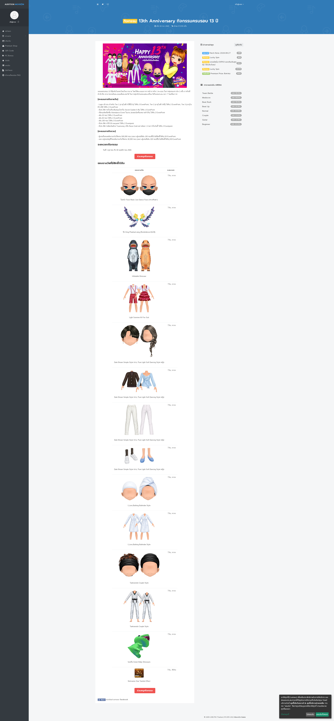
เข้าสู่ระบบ (13, 22)
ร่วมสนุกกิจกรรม (145, 156)
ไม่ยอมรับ (310, 714)
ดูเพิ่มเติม (238, 45)
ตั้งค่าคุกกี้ (285, 714)
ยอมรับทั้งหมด (322, 714)
